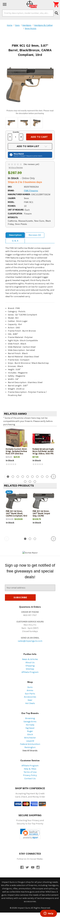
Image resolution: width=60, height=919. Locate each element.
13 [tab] (35, 481)
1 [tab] (25, 539)
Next (53, 476)
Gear (30, 700)
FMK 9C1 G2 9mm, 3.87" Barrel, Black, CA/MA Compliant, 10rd (16, 513)
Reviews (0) (35, 235)
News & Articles (30, 659)
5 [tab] (27, 476)
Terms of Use (30, 772)
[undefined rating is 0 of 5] (15, 164)
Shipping (30, 665)
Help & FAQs (30, 769)
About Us (30, 662)
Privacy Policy (30, 775)
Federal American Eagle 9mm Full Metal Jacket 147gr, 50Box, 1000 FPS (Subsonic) (43, 452)
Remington (30, 747)
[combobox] (28, 13)
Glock (30, 734)
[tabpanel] (16, 450)
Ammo (30, 690)
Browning (30, 718)
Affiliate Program (30, 672)
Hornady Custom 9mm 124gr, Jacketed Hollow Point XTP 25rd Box (16, 451)
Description (15, 235)
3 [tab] (18, 476)
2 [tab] (13, 476)
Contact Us (30, 778)
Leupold (30, 741)
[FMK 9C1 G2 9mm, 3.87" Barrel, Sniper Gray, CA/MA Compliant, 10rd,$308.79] (43, 501)
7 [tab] (37, 476)
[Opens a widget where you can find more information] (48, 913)
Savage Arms (30, 721)
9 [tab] (47, 476)
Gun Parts (30, 693)
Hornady (30, 724)
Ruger (30, 731)
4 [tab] (23, 476)
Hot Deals (30, 703)
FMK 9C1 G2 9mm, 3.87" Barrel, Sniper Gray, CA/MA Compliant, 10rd (41, 514)
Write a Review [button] (16, 167)
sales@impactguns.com (30, 641)
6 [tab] (32, 476)
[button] (30, 834)
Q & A (15, 240)
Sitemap (30, 669)
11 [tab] (25, 481)
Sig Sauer (30, 728)
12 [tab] (30, 481)
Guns (30, 687)
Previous (6, 476)
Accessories (30, 697)
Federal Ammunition (30, 744)
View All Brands (30, 750)
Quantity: (16, 132)
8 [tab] (42, 476)
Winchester (30, 737)
